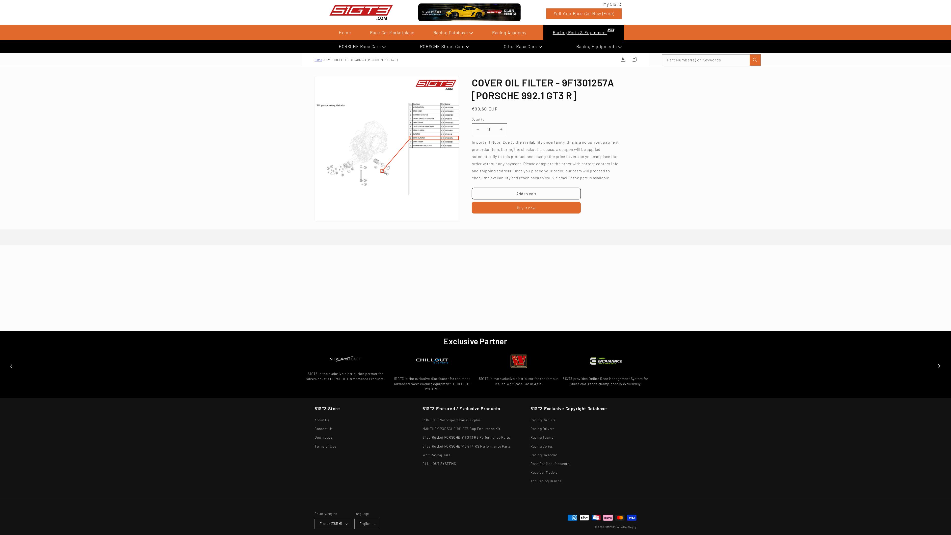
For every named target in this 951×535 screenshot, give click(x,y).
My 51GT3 (612, 4)
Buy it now (526, 208)
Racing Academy (509, 32)
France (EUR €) (331, 524)
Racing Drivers (542, 429)
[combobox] (711, 60)
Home (345, 32)
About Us (322, 420)
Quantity (478, 119)
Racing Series (541, 446)
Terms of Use (325, 446)
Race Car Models (543, 472)
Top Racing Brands (545, 481)
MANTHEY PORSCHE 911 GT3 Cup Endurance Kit (462, 429)
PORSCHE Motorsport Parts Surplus (452, 420)
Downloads (324, 437)
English (365, 524)
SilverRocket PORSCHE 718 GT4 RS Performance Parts (467, 446)
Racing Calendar (543, 455)
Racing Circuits (543, 420)
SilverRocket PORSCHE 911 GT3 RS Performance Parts (466, 437)
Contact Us (324, 429)
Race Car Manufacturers (549, 463)
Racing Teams (541, 437)
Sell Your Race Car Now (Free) (584, 13)
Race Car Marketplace (392, 32)
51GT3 (609, 527)
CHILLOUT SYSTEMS (439, 463)
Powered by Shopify (624, 527)
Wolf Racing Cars (436, 455)
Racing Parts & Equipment (580, 32)
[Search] (755, 60)
